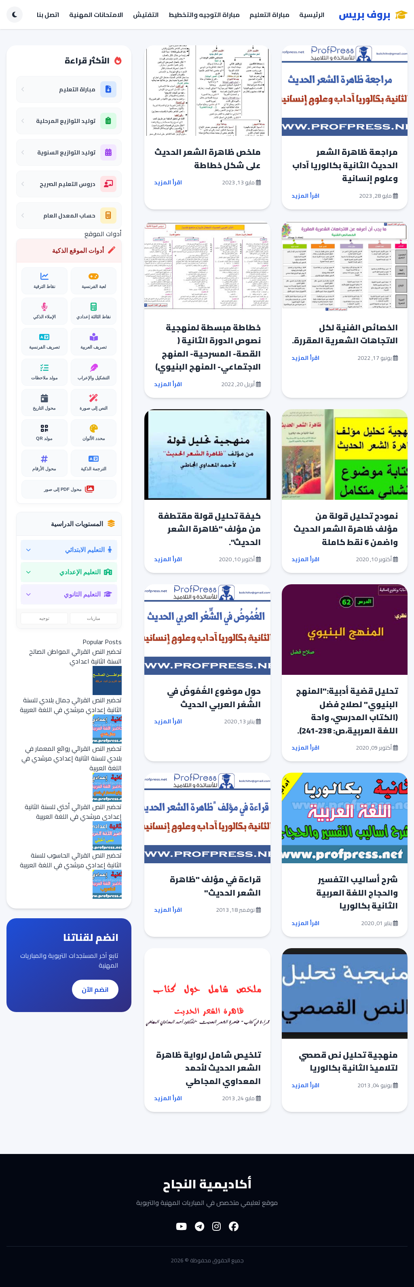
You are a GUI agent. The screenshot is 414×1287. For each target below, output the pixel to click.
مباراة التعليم (269, 14)
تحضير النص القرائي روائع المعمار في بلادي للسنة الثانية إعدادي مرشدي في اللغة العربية (71, 758)
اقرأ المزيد (305, 196)
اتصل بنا (48, 14)
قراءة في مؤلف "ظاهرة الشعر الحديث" (215, 886)
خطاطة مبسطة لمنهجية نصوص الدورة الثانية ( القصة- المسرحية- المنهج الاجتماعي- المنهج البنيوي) (208, 347)
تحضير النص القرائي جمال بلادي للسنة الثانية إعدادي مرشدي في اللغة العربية (71, 705)
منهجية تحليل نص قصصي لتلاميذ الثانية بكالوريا (348, 1061)
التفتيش (146, 14)
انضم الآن (95, 989)
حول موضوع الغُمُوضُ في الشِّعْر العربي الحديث (214, 697)
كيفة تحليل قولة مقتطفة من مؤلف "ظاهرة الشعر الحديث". (209, 528)
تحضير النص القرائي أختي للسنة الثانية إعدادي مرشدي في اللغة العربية (73, 811)
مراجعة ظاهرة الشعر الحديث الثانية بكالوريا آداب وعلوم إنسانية (345, 165)
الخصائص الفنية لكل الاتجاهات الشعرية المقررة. (345, 334)
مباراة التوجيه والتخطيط (204, 14)
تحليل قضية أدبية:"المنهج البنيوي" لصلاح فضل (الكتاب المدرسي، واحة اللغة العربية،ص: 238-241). (347, 710)
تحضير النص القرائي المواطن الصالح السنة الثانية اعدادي (75, 656)
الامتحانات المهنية (96, 14)
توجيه (44, 618)
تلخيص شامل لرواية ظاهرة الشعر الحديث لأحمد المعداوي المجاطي (208, 1067)
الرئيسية (312, 14)
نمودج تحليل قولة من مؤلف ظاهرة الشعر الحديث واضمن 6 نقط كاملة (346, 528)
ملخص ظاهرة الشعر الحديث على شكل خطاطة (207, 158)
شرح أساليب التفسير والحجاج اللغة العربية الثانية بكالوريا (357, 892)
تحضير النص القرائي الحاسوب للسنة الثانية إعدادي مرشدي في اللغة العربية (71, 860)
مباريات (93, 618)
